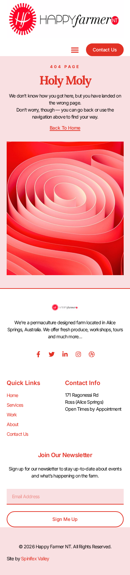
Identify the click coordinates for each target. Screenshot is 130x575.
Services (15, 405)
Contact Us (17, 434)
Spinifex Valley (35, 558)
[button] (75, 49)
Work (12, 414)
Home (12, 395)
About (13, 424)
